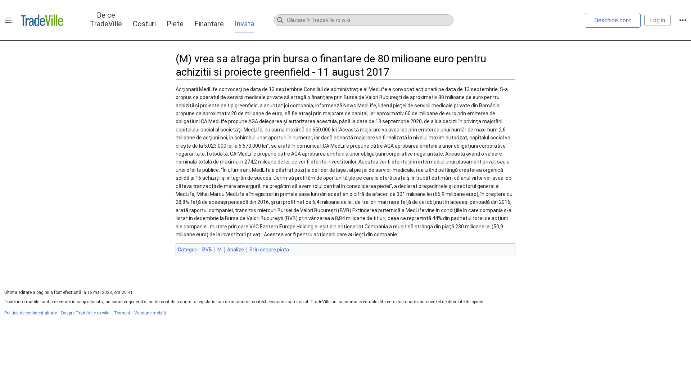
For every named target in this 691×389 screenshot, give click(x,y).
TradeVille (42, 20)
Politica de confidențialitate (30, 313)
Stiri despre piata (269, 249)
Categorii (188, 249)
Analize (235, 249)
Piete (175, 23)
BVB (207, 249)
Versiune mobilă (150, 313)
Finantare (209, 23)
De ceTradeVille (106, 19)
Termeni (122, 313)
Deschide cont (612, 20)
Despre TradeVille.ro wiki (85, 313)
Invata (244, 23)
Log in (657, 20)
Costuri (144, 23)
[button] (8, 20)
